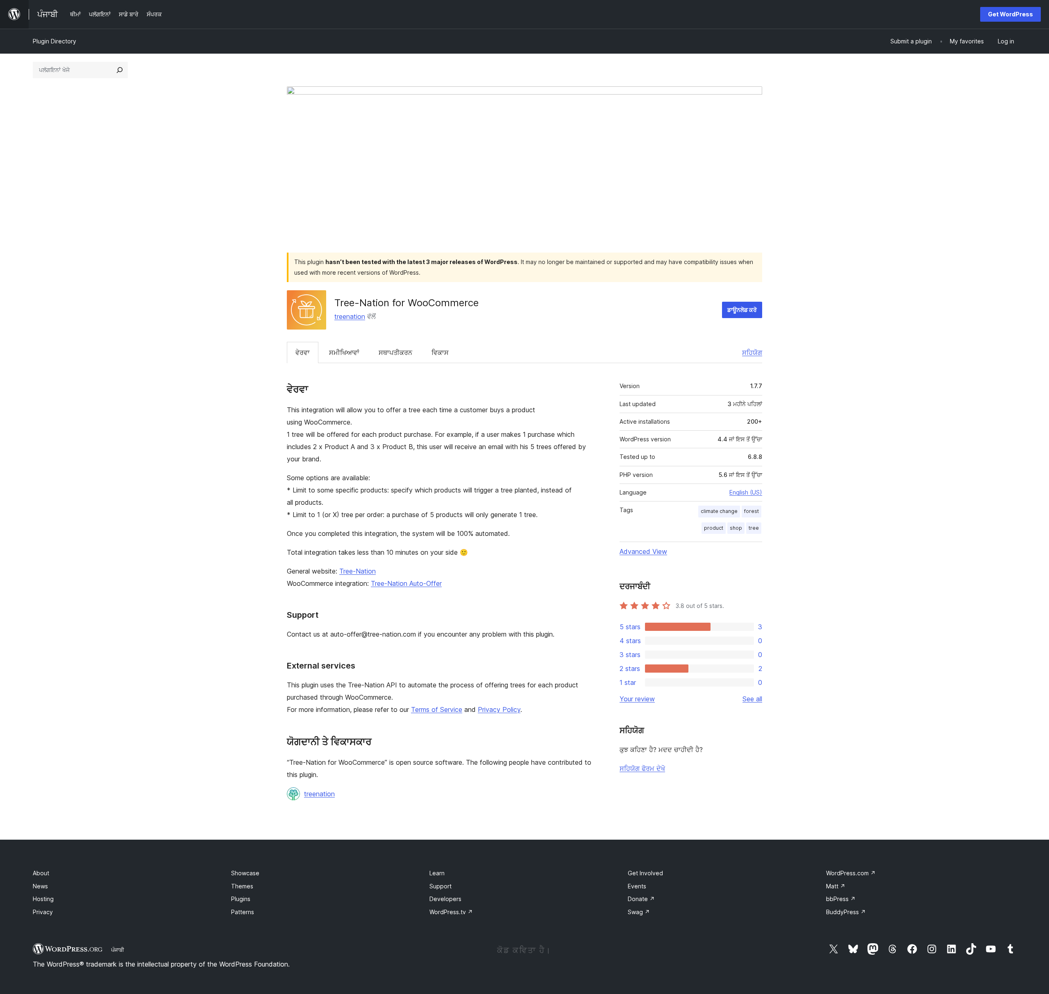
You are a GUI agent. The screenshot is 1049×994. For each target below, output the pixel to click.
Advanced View (643, 551)
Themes (242, 886)
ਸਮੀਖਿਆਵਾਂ (344, 352)
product (713, 528)
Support (440, 886)
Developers (445, 898)
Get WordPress (1010, 14)
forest (751, 511)
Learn (437, 873)
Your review (637, 699)
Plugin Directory (54, 41)
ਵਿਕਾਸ (440, 352)
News (40, 886)
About (41, 873)
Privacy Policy (499, 709)
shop (736, 528)
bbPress (841, 898)
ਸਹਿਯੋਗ (752, 352)
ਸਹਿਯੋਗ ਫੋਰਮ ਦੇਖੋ (642, 768)
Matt (835, 886)
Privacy (43, 911)
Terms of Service (436, 709)
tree (754, 528)
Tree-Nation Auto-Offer (406, 583)
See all (752, 699)
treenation (349, 316)
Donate (641, 898)
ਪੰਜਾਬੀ (117, 950)
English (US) (745, 492)
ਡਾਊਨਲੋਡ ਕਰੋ (742, 309)
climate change (719, 511)
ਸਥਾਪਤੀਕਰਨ (395, 352)
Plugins (240, 898)
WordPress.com (851, 873)
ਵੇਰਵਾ (302, 352)
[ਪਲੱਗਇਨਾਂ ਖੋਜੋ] (119, 70)
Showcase (245, 873)
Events (637, 886)
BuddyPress (846, 911)
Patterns (242, 911)
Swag (639, 911)
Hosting (43, 898)
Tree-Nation (357, 571)
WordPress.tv (451, 911)
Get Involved (645, 873)
